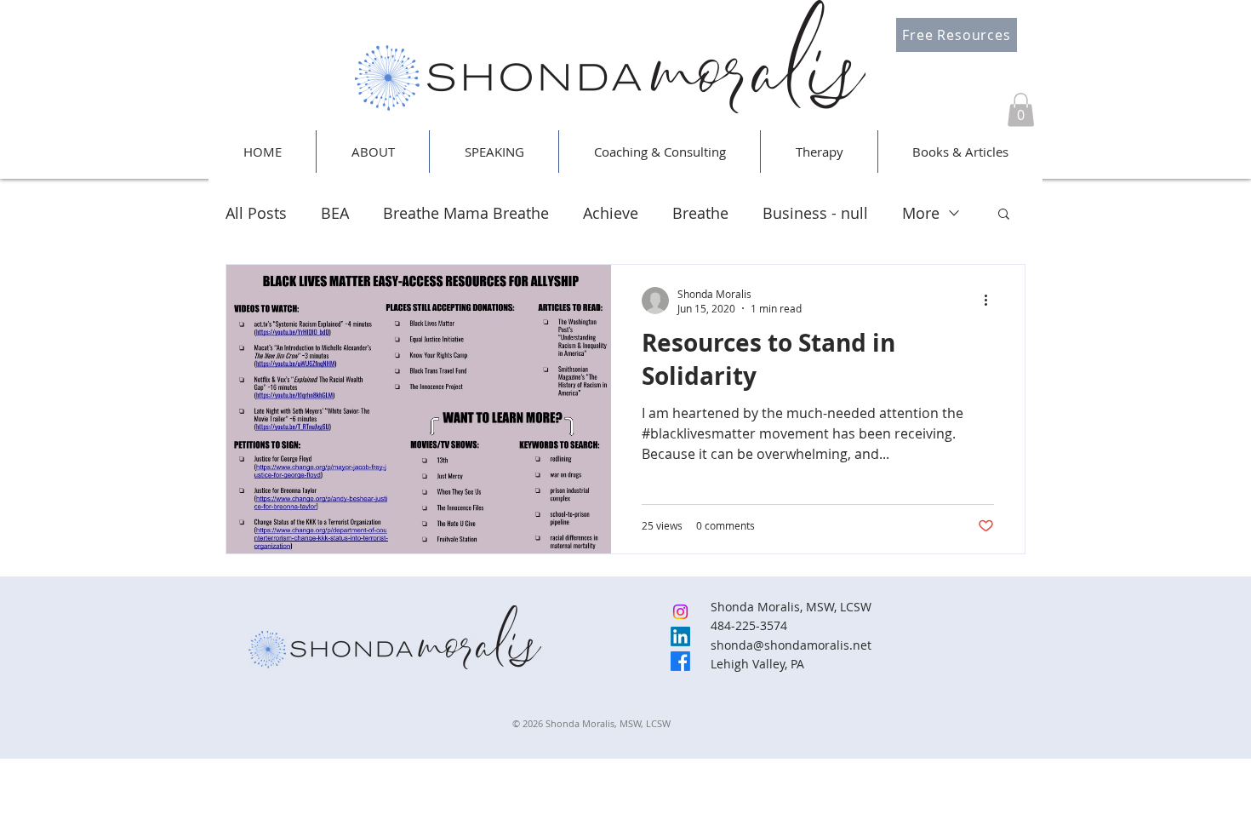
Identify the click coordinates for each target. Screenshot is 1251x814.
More (921, 213)
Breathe (700, 213)
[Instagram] (680, 612)
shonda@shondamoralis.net (791, 645)
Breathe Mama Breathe (466, 213)
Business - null (815, 213)
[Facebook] (680, 661)
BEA (335, 213)
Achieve (610, 213)
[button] (1021, 109)
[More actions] (991, 300)
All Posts (256, 213)
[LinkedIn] (680, 636)
